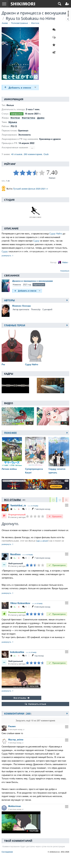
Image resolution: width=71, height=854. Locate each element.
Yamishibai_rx (18, 505)
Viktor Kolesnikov (20, 603)
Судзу (36, 240)
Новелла (17, 284)
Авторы (9, 300)
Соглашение (7, 852)
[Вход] (67, 4)
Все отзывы (20, 697)
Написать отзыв (37, 703)
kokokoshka (17, 652)
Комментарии (17, 713)
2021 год (27, 284)
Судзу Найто (55, 233)
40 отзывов (16, 154)
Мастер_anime (15, 739)
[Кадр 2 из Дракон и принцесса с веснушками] (53, 385)
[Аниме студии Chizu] (35, 212)
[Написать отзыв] (54, 37)
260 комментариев (33, 154)
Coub (46, 154)
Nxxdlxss (15, 554)
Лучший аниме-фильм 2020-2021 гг (30, 188)
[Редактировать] (54, 52)
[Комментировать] (54, 29)
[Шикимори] (23, 4)
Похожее (10, 432)
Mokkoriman (14, 806)
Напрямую (64, 270)
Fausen (12, 726)
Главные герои (14, 325)
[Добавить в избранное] (54, 44)
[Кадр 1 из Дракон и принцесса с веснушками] (18, 385)
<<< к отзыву (33, 506)
